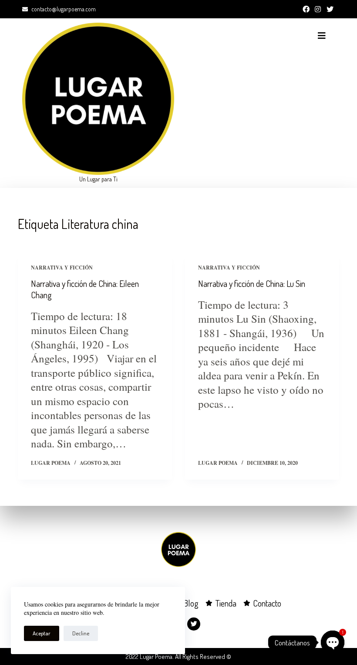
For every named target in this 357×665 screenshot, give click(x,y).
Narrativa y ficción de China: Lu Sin (251, 283)
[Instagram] (318, 9)
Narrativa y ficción (62, 267)
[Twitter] (330, 9)
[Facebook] (306, 9)
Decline (80, 633)
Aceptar (42, 633)
